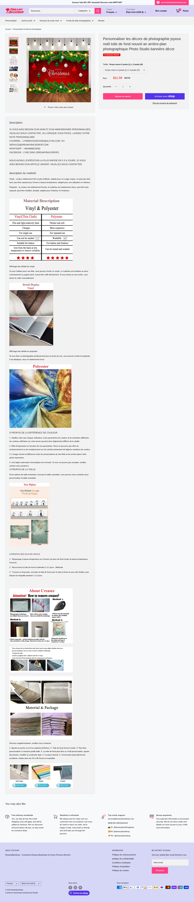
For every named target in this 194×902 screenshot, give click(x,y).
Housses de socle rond (49, 21)
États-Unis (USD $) (28, 883)
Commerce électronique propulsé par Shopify (21, 893)
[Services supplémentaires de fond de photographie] (41, 763)
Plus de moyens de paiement (165, 103)
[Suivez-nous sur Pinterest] (80, 887)
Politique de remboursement (124, 855)
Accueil (8, 29)
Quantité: (107, 86)
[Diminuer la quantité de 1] (116, 86)
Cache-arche (26, 21)
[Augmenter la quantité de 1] (130, 86)
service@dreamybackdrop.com (173, 2)
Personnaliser (11, 21)
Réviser (101, 21)
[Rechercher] (97, 11)
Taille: (123, 64)
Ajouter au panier (123, 96)
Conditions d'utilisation (121, 863)
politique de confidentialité (123, 859)
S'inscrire (160, 870)
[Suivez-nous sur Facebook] (70, 887)
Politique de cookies (120, 870)
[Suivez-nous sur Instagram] (75, 887)
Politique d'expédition (121, 866)
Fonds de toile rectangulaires (78, 21)
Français (10, 883)
